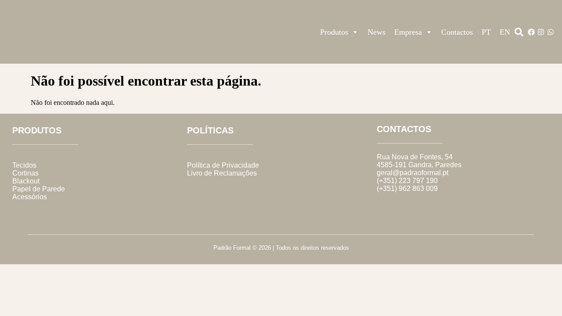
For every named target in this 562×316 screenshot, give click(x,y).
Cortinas (25, 173)
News (376, 32)
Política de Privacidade (223, 165)
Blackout (26, 181)
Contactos (457, 32)
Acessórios (29, 197)
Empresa (408, 32)
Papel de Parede (38, 189)
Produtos (334, 32)
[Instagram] (541, 32)
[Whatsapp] (550, 32)
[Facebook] (531, 32)
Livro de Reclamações (222, 173)
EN (505, 32)
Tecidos (24, 165)
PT (486, 32)
